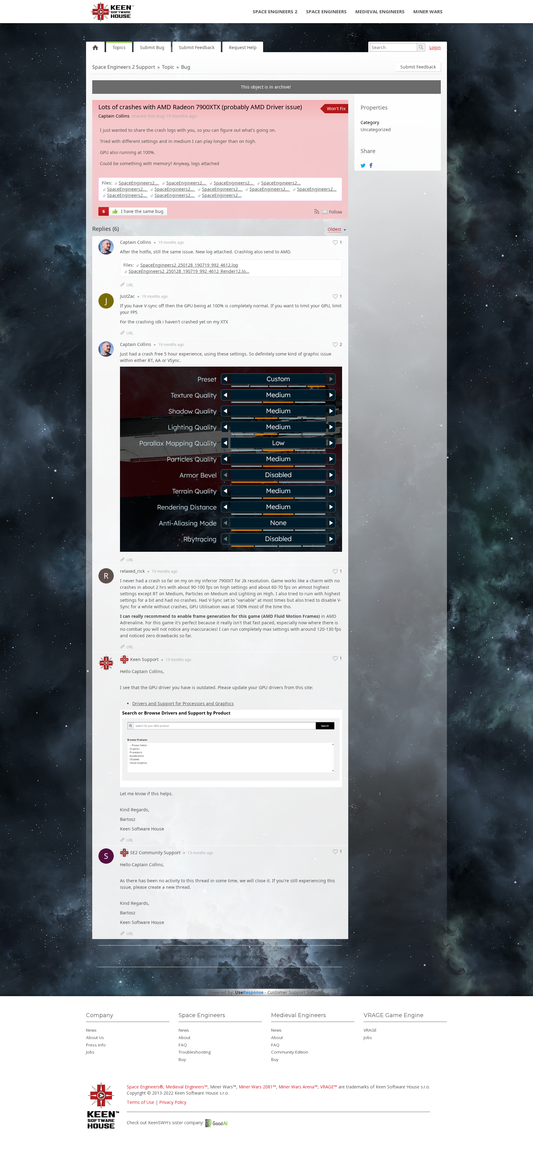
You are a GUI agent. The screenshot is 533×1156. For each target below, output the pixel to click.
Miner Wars (428, 11)
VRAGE (370, 1030)
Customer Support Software (296, 992)
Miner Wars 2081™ (257, 1087)
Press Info (96, 1045)
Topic (168, 67)
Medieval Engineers (380, 11)
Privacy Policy (172, 1102)
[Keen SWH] (104, 1129)
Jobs (90, 1052)
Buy (182, 1059)
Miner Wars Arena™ (298, 1087)
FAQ (183, 1045)
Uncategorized (376, 129)
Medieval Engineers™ (187, 1087)
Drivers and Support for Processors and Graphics (183, 703)
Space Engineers (326, 11)
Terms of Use (140, 1102)
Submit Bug (152, 47)
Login (435, 47)
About (184, 1037)
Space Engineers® (145, 1087)
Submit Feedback (196, 47)
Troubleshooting (195, 1052)
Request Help (243, 47)
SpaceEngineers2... (139, 183)
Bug (185, 67)
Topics (119, 47)
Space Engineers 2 (275, 11)
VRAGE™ (328, 1087)
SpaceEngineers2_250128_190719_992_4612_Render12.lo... (189, 271)
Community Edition (289, 1052)
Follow (335, 212)
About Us (95, 1037)
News (91, 1030)
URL (129, 285)
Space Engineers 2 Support (123, 67)
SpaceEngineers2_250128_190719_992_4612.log (189, 265)
